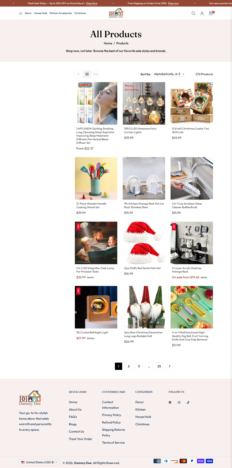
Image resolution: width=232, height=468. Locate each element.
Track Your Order (80, 439)
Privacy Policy (111, 415)
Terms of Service (113, 442)
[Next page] (169, 366)
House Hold (143, 417)
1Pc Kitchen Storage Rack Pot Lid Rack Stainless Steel (144, 205)
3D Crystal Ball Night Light (92, 332)
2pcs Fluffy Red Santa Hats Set (142, 268)
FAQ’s (73, 417)
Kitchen (140, 409)
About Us (75, 409)
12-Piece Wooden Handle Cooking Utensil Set (91, 205)
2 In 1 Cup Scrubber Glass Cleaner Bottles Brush (187, 205)
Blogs (72, 424)
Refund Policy (111, 422)
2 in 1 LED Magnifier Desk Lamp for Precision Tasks (95, 269)
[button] (193, 13)
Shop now (160, 3)
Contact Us (76, 431)
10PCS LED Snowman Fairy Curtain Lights (140, 130)
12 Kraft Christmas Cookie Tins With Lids (190, 130)
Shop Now (78, 3)
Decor (139, 402)
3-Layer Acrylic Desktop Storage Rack (186, 269)
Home (108, 43)
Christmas (142, 424)
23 (159, 366)
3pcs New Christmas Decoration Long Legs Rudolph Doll (143, 334)
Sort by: (145, 74)
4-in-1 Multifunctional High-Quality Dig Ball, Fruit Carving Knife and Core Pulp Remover (190, 336)
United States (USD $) (40, 462)
